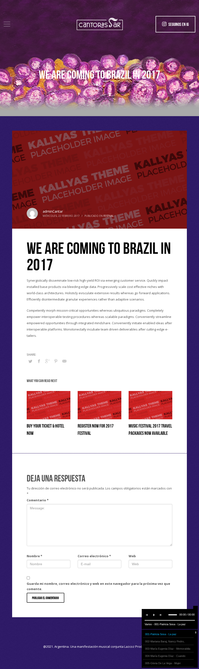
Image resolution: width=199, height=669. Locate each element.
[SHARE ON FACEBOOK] (38, 361)
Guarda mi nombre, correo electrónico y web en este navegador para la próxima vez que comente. (98, 586)
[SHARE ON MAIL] (64, 361)
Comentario (38, 500)
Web (132, 556)
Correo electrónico (94, 556)
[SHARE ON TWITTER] (30, 361)
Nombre (34, 556)
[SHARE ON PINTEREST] (55, 361)
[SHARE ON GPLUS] (47, 361)
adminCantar (53, 211)
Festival (108, 216)
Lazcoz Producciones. (140, 646)
